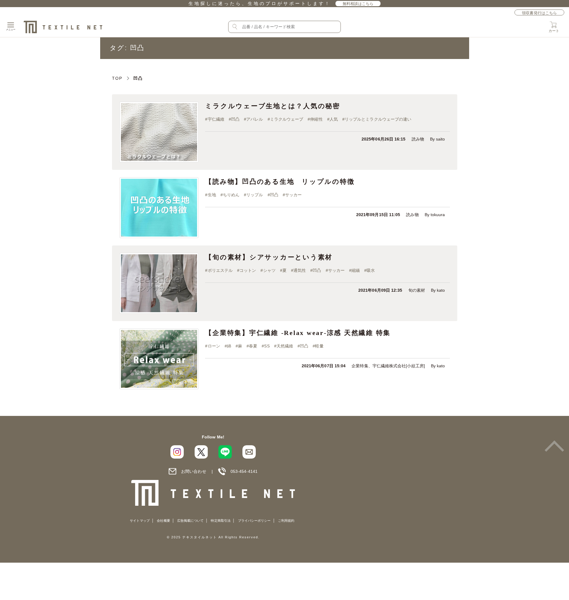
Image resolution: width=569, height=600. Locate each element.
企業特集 (359, 366)
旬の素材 (416, 290)
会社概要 (163, 520)
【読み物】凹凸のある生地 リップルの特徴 (279, 181)
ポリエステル (220, 270)
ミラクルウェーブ (286, 119)
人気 (334, 119)
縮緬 (355, 270)
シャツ (269, 270)
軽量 (319, 346)
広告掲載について (190, 520)
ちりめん (231, 195)
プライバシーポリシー (254, 520)
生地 (212, 195)
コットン (247, 270)
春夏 (253, 346)
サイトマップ (139, 520)
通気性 (299, 270)
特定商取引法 (220, 520)
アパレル (254, 119)
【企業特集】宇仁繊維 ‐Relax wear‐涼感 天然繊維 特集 (298, 332)
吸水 (371, 270)
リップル (254, 195)
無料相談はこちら (358, 3)
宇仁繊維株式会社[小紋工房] (399, 366)
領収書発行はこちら (539, 13)
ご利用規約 (286, 520)
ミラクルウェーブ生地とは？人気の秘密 (272, 106)
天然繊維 (284, 346)
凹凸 (235, 119)
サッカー (293, 195)
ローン (214, 346)
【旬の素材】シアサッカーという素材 (269, 257)
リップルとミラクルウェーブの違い (378, 119)
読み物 (418, 139)
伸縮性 (316, 119)
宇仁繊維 (216, 119)
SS (266, 346)
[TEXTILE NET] (213, 493)
